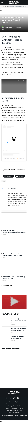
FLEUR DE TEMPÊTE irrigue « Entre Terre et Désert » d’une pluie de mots (14, 231)
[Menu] (2, 2)
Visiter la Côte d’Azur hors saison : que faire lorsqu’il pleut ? (14, 277)
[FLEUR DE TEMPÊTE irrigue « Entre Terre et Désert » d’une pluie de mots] (14, 222)
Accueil (2, 6)
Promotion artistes (14, 412)
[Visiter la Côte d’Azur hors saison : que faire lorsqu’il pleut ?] (14, 268)
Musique (7, 6)
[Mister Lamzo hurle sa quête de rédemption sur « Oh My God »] (14, 245)
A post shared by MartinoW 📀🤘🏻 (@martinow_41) (15, 158)
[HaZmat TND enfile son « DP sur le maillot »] (6, 330)
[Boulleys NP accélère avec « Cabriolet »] (6, 338)
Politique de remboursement (14, 410)
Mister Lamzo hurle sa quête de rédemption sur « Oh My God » (12, 254)
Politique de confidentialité (14, 404)
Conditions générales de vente (14, 408)
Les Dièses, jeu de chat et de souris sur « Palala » (18, 321)
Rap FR (3, 181)
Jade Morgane (10, 27)
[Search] (26, 2)
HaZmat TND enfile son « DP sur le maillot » (18, 329)
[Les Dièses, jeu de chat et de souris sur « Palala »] (6, 321)
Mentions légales (14, 402)
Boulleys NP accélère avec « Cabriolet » (17, 337)
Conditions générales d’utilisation (14, 406)
